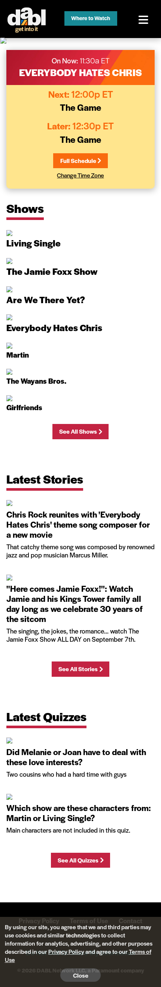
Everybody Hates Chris (80, 72)
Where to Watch (90, 18)
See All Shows (78, 431)
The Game (80, 107)
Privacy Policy (66, 951)
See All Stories (78, 668)
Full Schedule (78, 160)
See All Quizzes (78, 860)
